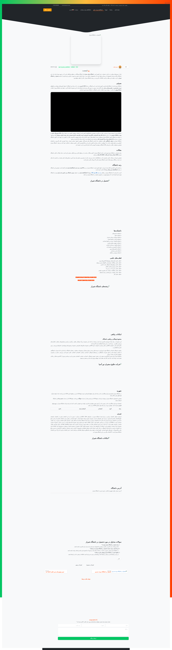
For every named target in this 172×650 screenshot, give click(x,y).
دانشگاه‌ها (89, 18)
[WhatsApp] (45, 5)
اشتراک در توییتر (79, 565)
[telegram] (47, 5)
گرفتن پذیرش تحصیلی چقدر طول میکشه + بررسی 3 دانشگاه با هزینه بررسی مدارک (119, 603)
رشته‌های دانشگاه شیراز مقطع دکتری (86, 280)
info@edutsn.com (66, 5)
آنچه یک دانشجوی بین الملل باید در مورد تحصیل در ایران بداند (54, 604)
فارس (119, 558)
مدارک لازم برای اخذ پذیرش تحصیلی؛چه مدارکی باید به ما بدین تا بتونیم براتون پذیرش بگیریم (75, 603)
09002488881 (56, 5)
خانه (94, 18)
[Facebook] (51, 5)
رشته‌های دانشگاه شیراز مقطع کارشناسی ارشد (86, 277)
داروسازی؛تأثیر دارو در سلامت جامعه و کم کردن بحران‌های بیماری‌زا (97, 603)
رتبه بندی (96, 172)
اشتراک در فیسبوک (90, 565)
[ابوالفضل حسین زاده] (126, 587)
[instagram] (49, 5)
